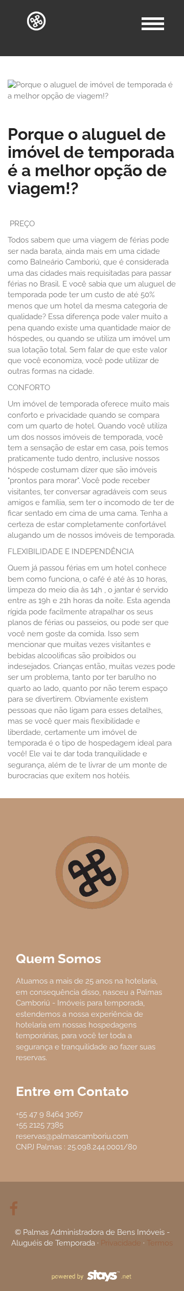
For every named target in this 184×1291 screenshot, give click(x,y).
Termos (160, 1243)
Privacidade (121, 1243)
